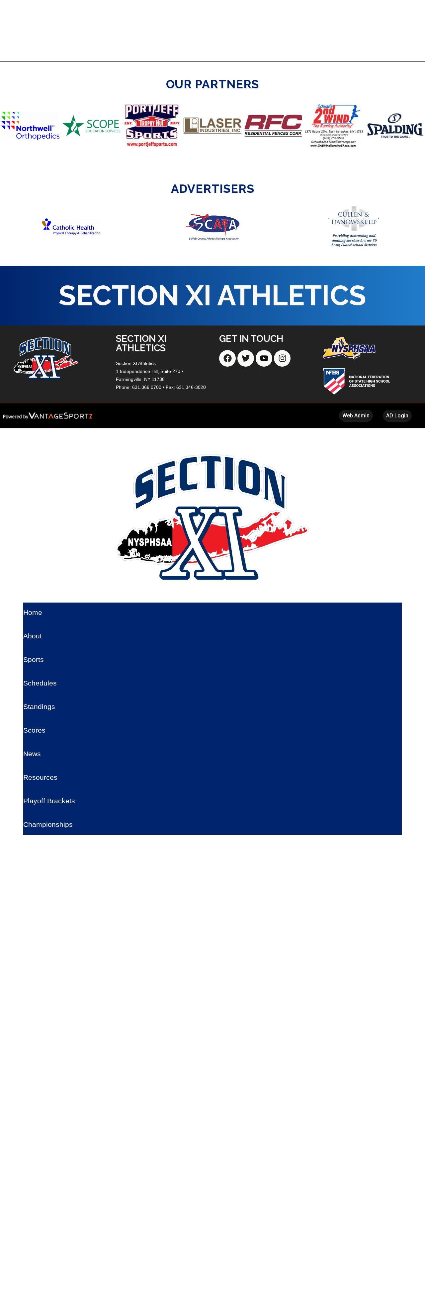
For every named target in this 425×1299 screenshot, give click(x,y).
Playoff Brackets (49, 801)
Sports (33, 659)
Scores (34, 730)
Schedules (40, 683)
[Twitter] (245, 358)
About (32, 636)
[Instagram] (282, 358)
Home (32, 612)
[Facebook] (227, 358)
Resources (40, 777)
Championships (48, 824)
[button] (7, 125)
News (32, 754)
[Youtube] (264, 358)
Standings (39, 706)
